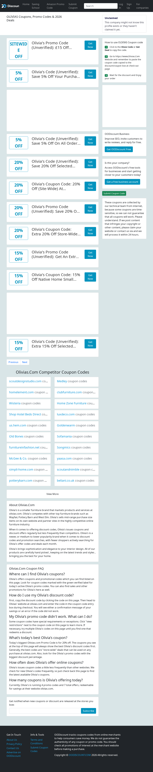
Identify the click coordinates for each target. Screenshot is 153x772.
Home (26, 4)
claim (133, 227)
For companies (142, 6)
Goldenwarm (76, 425)
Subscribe (88, 710)
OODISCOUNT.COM (80, 755)
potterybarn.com (31, 480)
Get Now (90, 45)
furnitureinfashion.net (34, 447)
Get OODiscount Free (119, 149)
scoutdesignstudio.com (35, 381)
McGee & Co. (28, 458)
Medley (72, 381)
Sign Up (129, 6)
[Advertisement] (52, 111)
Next (24, 362)
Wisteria (25, 403)
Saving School (35, 6)
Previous (13, 362)
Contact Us (13, 748)
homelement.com (31, 392)
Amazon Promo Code (55, 6)
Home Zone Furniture (82, 403)
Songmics (74, 447)
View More (52, 494)
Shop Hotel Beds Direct (35, 414)
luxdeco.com (76, 414)
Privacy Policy (14, 744)
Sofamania (74, 436)
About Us (12, 739)
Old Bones (26, 436)
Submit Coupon (73, 6)
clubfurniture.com (79, 392)
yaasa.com (74, 458)
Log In (121, 6)
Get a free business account (122, 181)
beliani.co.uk (75, 480)
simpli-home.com (31, 469)
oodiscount (10, 6)
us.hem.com (27, 425)
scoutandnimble (78, 469)
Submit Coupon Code (114, 193)
